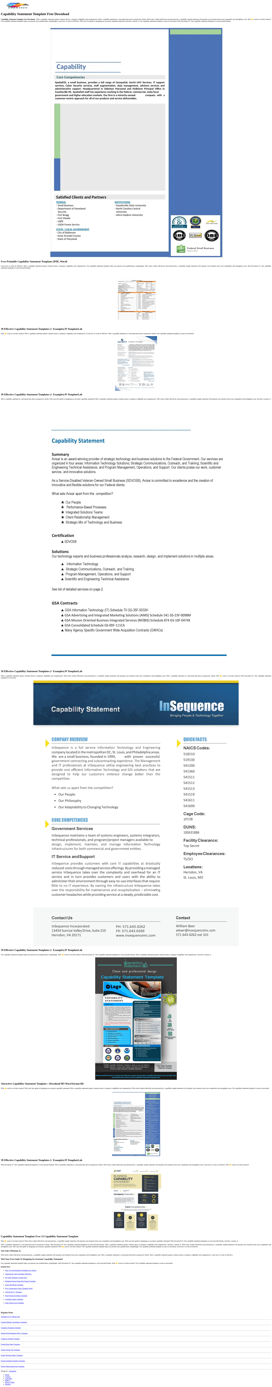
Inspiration (12, 1371)
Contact (7, 1377)
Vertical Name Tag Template (10, 1350)
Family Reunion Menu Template (12, 1355)
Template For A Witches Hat (10, 1317)
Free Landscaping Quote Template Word (18, 1288)
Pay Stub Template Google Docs (16, 1278)
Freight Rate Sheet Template (10, 1344)
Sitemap (8, 1384)
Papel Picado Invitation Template (16, 1296)
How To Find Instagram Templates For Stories (20, 1270)
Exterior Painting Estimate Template (13, 1361)
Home (7, 1375)
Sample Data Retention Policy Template (14, 1333)
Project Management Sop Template (12, 1366)
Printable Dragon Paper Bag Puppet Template (20, 1281)
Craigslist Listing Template (14, 1299)
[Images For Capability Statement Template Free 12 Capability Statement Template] (136, 1200)
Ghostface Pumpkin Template (11, 1328)
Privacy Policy (10, 1382)
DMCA (7, 1380)
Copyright (8, 1378)
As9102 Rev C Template (13, 1292)
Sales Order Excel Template (14, 1303)
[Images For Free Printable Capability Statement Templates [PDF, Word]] (136, 141)
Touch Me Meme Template (14, 1285)
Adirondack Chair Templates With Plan (18, 1274)
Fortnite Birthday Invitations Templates (14, 1322)
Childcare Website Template (10, 1339)
